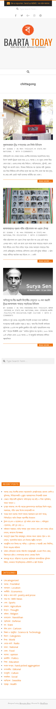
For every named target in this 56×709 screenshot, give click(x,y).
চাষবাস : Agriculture (12, 606)
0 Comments (27, 151)
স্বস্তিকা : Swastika (12, 680)
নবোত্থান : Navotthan (13, 617)
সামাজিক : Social (10, 676)
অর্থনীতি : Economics (13, 591)
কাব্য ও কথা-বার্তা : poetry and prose (19, 595)
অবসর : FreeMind (26, 232)
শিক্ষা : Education (19, 235)
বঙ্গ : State (38, 149)
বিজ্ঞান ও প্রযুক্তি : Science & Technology (22, 632)
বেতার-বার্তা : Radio (11, 643)
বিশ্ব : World (9, 639)
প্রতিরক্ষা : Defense (12, 621)
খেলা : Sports (9, 602)
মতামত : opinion (41, 310)
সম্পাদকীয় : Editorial (12, 669)
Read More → (45, 181)
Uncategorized (11, 580)
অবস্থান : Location (12, 587)
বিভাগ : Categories (12, 635)
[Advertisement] (28, 438)
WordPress (44, 703)
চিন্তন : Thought (26, 149)
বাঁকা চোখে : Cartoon (12, 628)
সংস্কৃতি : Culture (34, 313)
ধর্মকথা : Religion (11, 613)
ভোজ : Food (9, 650)
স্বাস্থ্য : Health (10, 684)
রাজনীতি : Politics (11, 658)
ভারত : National (27, 310)
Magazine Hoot (24, 703)
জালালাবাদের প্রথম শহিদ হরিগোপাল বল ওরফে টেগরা (25, 228)
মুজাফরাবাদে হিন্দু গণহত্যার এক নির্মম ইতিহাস (22, 144)
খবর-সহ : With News (13, 598)
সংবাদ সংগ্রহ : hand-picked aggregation (22, 665)
